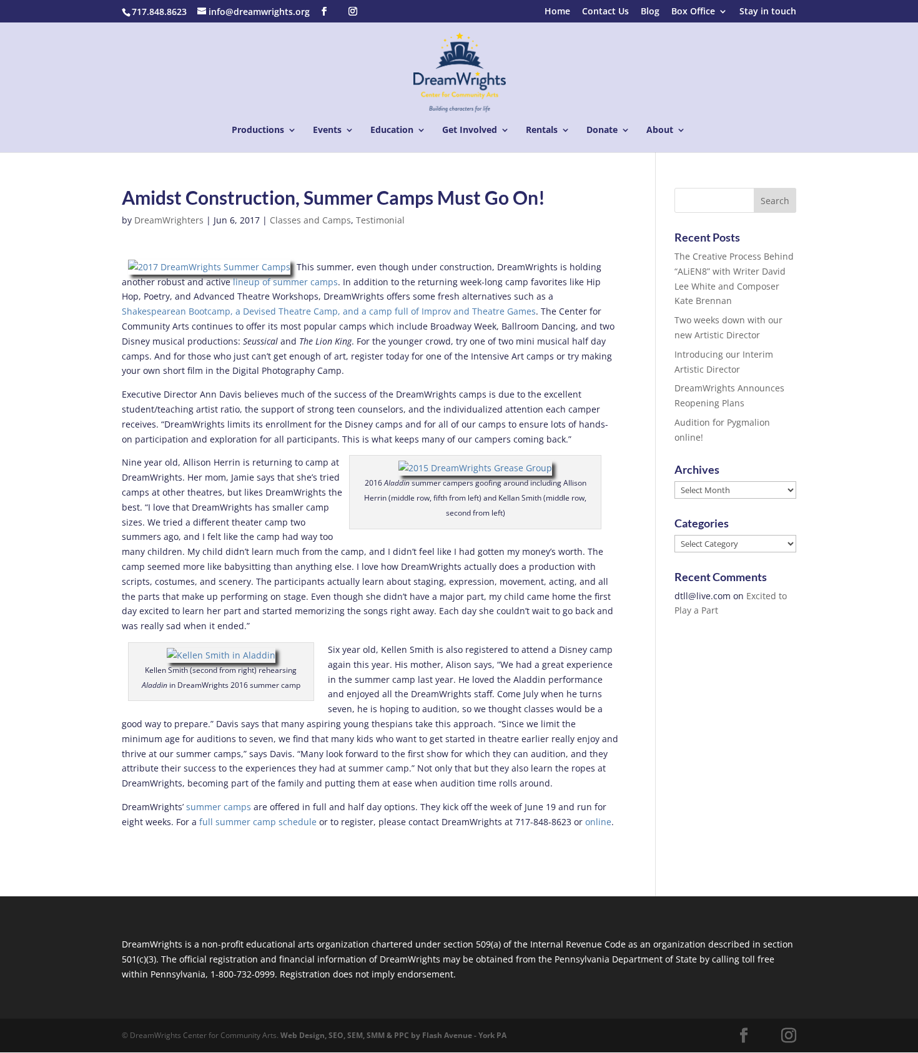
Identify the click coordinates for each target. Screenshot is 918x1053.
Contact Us (605, 12)
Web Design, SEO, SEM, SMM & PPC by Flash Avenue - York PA (393, 1035)
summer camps (218, 807)
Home (557, 12)
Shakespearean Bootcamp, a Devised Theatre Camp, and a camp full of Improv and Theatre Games (329, 311)
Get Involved (469, 130)
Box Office (693, 12)
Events (327, 130)
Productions (258, 130)
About (659, 130)
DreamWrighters (169, 220)
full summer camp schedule (257, 822)
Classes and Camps (310, 220)
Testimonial (380, 220)
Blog (650, 12)
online (598, 822)
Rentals (542, 130)
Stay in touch (767, 12)
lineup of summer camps (284, 282)
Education (391, 130)
